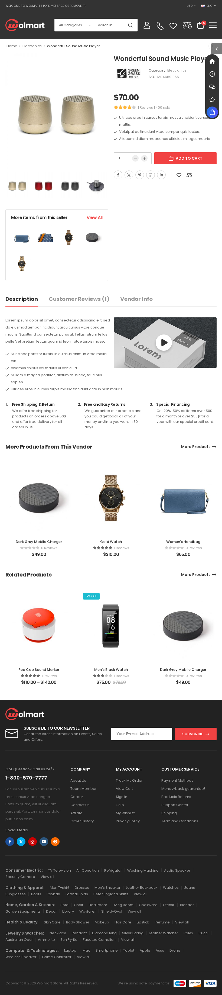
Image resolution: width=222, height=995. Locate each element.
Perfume (162, 922)
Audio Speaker (177, 870)
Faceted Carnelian (99, 939)
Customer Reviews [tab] (79, 299)
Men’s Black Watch (111, 669)
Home (11, 46)
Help (120, 804)
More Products (196, 446)
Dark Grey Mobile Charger (39, 541)
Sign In (121, 796)
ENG (210, 6)
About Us (78, 780)
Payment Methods (177, 780)
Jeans (189, 887)
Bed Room (98, 904)
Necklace (58, 933)
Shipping (169, 813)
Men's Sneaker (107, 887)
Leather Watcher (163, 933)
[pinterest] (55, 841)
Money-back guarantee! (183, 788)
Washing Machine (143, 870)
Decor (51, 911)
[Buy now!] (212, 112)
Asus (160, 950)
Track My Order (129, 780)
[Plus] (144, 158)
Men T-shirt (59, 887)
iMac (86, 950)
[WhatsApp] (150, 174)
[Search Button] (131, 25)
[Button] (164, 342)
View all (47, 876)
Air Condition (87, 870)
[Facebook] (118, 174)
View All (95, 217)
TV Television (59, 870)
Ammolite (46, 939)
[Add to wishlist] (179, 175)
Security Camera (20, 876)
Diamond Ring (104, 933)
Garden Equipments (23, 911)
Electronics (32, 46)
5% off (91, 596)
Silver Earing (132, 933)
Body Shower (77, 922)
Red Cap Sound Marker (38, 669)
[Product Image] (56, 111)
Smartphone (107, 950)
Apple (145, 950)
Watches (171, 887)
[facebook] (9, 841)
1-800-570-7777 (26, 777)
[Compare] (187, 25)
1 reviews (145, 107)
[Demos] (212, 61)
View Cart (124, 788)
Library (68, 911)
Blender (187, 904)
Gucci (203, 933)
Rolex (188, 933)
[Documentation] (212, 74)
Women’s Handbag (183, 541)
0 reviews (49, 548)
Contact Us (80, 804)
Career (76, 796)
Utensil (169, 904)
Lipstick (143, 922)
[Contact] (160, 26)
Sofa (64, 904)
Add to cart (189, 158)
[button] (213, 25)
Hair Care (123, 922)
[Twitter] (129, 174)
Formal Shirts (77, 894)
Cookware (148, 904)
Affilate (76, 813)
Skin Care (52, 922)
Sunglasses (15, 894)
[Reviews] (212, 99)
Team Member (83, 788)
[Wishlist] (173, 25)
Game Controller (56, 956)
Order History (82, 821)
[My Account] (147, 25)
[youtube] (44, 841)
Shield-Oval (111, 911)
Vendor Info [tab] (136, 299)
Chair (78, 904)
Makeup (102, 922)
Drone (174, 950)
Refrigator (113, 870)
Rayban (53, 894)
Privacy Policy (128, 821)
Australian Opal (18, 939)
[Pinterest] (139, 174)
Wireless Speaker (21, 956)
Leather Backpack (142, 887)
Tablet (128, 950)
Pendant (79, 933)
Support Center (174, 804)
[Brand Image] (128, 73)
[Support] (212, 86)
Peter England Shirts (110, 894)
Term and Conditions (179, 821)
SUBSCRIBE (192, 734)
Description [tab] (21, 299)
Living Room (123, 904)
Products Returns (176, 796)
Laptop (70, 950)
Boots (36, 894)
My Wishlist (125, 813)
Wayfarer (87, 911)
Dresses (82, 887)
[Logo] (25, 25)
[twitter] (21, 841)
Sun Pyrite (68, 939)
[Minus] (135, 158)
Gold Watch (111, 541)
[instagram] (32, 841)
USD (189, 6)
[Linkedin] (161, 174)
